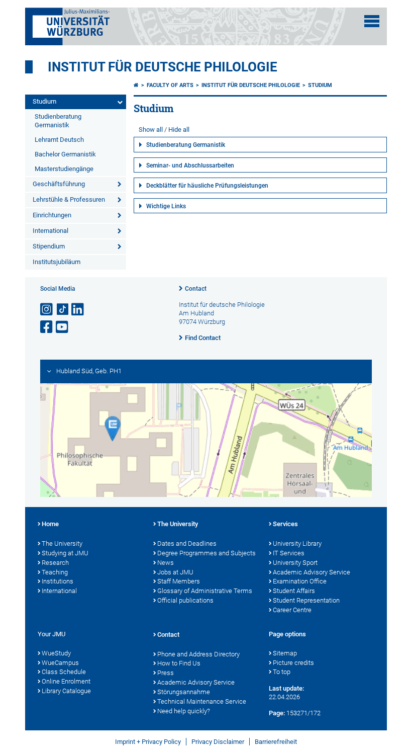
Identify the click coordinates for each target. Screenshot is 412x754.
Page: (277, 713)
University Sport (295, 562)
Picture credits (293, 662)
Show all (151, 129)
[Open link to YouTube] (63, 327)
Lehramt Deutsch (59, 139)
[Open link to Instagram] (47, 309)
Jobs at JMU (175, 572)
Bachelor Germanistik (65, 154)
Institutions (57, 581)
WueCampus (60, 662)
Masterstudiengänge (64, 169)
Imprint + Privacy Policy (148, 741)
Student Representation (306, 600)
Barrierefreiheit (276, 741)
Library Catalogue (66, 691)
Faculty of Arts (170, 85)
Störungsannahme (183, 692)
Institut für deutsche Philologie (162, 66)
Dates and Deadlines (187, 543)
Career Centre (292, 610)
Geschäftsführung (59, 184)
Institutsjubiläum (56, 262)
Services (285, 524)
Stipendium (49, 246)
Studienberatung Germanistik (58, 121)
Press (165, 673)
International (50, 230)
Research (55, 562)
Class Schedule (64, 672)
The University (62, 543)
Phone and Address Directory (198, 654)
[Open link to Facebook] (47, 327)
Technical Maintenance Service (201, 701)
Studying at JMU (65, 553)
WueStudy (56, 653)
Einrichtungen (52, 215)
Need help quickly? (183, 711)
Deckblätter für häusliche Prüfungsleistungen (207, 185)
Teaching (55, 572)
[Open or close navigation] (371, 21)
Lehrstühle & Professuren (69, 199)
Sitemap (285, 653)
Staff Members (178, 581)
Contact (196, 288)
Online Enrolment (66, 681)
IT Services (288, 553)
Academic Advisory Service (311, 572)
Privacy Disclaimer (217, 741)
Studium (44, 101)
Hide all (178, 129)
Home (50, 524)
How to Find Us (178, 663)
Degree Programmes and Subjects (206, 553)
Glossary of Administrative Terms (204, 591)
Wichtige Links (166, 206)
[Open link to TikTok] (63, 309)
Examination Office (300, 581)
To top (281, 672)
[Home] (136, 85)
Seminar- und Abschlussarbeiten (190, 165)
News (165, 562)
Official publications (185, 600)
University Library (297, 543)
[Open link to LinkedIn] (78, 309)
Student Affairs (294, 591)
